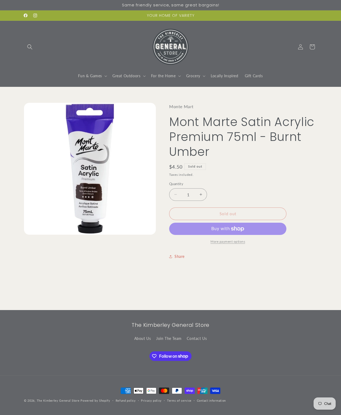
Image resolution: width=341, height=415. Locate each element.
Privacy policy (151, 400)
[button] (30, 47)
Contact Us (197, 338)
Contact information (211, 400)
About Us (142, 338)
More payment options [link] (227, 241)
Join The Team (169, 338)
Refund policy (126, 400)
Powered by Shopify (95, 400)
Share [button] (179, 256)
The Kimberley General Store (58, 400)
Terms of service (179, 400)
